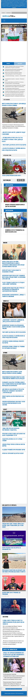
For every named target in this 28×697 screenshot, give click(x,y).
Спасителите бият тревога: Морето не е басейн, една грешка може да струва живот (13, 523)
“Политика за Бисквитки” (6, 6)
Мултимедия (9, 12)
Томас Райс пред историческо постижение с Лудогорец (10, 427)
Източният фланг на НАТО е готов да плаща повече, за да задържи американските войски (14, 83)
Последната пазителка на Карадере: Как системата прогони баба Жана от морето (13, 569)
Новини (3, 12)
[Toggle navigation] (4, 20)
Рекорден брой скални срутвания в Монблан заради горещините (13, 70)
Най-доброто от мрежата (9, 503)
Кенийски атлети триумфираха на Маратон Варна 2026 (13, 231)
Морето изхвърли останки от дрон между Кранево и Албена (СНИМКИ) (14, 104)
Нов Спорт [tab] (20, 63)
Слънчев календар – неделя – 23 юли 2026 (15, 75)
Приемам (14, 7)
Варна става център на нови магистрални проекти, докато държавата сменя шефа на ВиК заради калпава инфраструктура (13, 262)
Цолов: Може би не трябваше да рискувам (11, 591)
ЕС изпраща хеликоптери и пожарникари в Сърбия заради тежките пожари (15, 90)
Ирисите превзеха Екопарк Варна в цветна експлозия (13, 205)
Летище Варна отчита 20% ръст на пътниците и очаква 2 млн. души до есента (12, 139)
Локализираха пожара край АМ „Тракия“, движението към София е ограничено (15, 85)
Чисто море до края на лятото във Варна (14, 145)
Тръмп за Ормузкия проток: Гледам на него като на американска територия (14, 92)
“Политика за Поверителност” (19, 5)
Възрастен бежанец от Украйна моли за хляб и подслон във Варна (13, 149)
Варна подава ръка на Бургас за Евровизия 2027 (11, 546)
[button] (3, 31)
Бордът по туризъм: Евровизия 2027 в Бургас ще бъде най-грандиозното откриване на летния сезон (13, 652)
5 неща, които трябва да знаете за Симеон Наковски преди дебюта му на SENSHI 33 (13, 620)
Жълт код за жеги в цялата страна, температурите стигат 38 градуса (13, 73)
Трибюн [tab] (8, 63)
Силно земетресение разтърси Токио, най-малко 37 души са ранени (14, 66)
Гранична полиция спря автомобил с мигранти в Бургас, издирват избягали (15, 95)
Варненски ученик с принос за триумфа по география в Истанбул (14, 26)
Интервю (5, 615)
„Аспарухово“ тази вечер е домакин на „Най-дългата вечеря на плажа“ (13, 319)
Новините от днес (22, 23)
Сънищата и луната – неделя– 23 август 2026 (14, 79)
